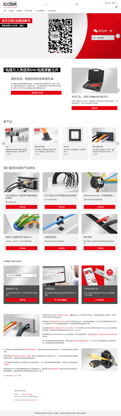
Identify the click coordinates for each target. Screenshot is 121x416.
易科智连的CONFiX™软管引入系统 (20, 356)
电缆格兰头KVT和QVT (59, 321)
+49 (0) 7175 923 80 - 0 (27, 394)
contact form (32, 400)
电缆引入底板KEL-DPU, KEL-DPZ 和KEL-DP (63, 328)
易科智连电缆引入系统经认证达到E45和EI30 (102, 334)
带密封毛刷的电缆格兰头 (82, 341)
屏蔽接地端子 (54, 369)
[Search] (77, 4)
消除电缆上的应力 (31, 349)
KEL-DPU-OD (16, 375)
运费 (48, 413)
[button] (118, 36)
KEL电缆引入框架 (62, 315)
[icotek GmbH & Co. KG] (10, 4)
